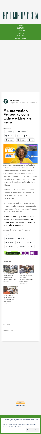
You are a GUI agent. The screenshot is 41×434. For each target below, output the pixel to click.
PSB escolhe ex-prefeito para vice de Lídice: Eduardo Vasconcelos (10, 298)
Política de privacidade (14, 426)
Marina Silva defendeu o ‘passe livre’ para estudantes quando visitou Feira (26, 278)
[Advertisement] (20, 66)
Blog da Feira (14, 100)
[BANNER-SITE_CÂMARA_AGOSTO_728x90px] (20, 253)
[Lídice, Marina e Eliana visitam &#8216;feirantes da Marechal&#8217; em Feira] (10, 269)
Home (11, 103)
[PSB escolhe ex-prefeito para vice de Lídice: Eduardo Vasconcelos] (10, 290)
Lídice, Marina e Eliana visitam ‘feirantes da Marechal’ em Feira (9, 277)
